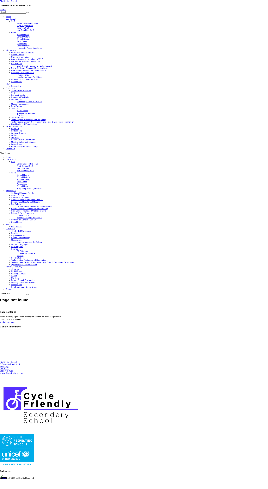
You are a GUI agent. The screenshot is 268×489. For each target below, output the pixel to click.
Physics (20, 115)
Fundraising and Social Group (24, 146)
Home (8, 17)
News (8, 84)
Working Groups (18, 133)
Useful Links (16, 81)
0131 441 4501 (6, 371)
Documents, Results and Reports (25, 61)
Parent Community (14, 126)
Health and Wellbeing (20, 97)
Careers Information (20, 57)
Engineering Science (26, 113)
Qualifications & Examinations (24, 124)
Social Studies (17, 117)
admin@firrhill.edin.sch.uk (11, 373)
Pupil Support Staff (25, 25)
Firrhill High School (8, 1)
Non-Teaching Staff (25, 30)
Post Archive (16, 86)
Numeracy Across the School (29, 102)
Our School (10, 19)
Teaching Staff (23, 28)
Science (14, 108)
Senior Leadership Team (27, 23)
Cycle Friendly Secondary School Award (34, 66)
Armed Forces (17, 55)
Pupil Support (17, 106)
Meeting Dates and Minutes (23, 142)
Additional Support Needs (22, 52)
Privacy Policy (23, 75)
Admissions (22, 43)
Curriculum (10, 88)
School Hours (23, 34)
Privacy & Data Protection (22, 72)
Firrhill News (16, 131)
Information (11, 50)
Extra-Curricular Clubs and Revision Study (29, 68)
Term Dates (22, 41)
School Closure (23, 39)
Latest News (16, 144)
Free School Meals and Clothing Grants (28, 70)
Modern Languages (19, 104)
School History (23, 46)
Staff (13, 21)
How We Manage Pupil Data (29, 77)
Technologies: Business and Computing (28, 119)
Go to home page (7, 322)
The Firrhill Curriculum (21, 90)
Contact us (10, 149)
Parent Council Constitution (23, 140)
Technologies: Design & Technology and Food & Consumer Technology (42, 122)
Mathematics (16, 99)
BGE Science (22, 111)
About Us (15, 128)
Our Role (15, 137)
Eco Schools (16, 64)
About (13, 32)
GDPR (14, 135)
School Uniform (23, 37)
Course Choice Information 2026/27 (27, 59)
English (14, 93)
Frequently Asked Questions (29, 48)
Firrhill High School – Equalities (25, 79)
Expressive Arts (18, 95)
